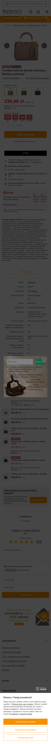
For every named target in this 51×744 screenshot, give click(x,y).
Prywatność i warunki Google (20, 714)
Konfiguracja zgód (25, 738)
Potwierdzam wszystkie (25, 722)
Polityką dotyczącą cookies (22, 704)
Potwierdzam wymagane (25, 730)
